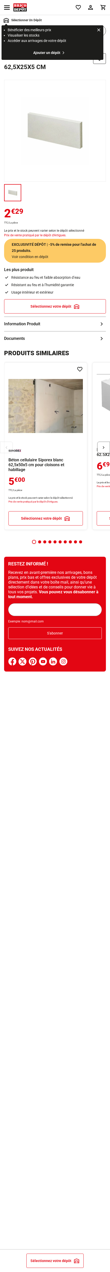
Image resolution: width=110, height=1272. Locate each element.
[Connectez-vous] (90, 7)
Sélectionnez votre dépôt (50, 306)
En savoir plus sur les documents (55, 338)
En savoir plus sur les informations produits (55, 324)
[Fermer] (98, 30)
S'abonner (55, 633)
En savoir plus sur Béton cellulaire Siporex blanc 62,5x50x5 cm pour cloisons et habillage (45, 446)
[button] (34, 542)
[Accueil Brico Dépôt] (20, 7)
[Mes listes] (78, 7)
